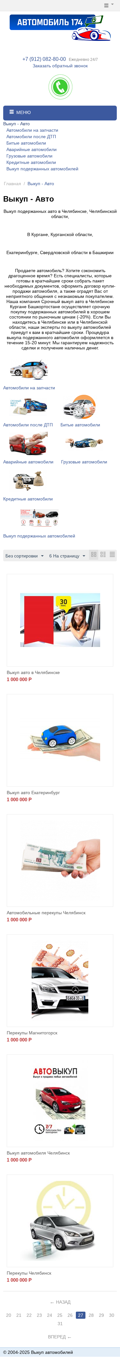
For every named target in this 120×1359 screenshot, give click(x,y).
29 (101, 1315)
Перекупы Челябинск (29, 1273)
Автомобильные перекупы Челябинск (46, 912)
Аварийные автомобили (31, 149)
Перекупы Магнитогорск (32, 1032)
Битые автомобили (26, 143)
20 (8, 1315)
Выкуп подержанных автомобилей (42, 168)
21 (18, 1315)
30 (111, 1315)
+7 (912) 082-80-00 (44, 59)
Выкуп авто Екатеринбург (33, 792)
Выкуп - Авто (16, 123)
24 (49, 1315)
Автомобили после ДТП (31, 136)
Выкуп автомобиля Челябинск (38, 1152)
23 (39, 1315)
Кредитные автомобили (31, 162)
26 (70, 1315)
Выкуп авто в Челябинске (33, 672)
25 (59, 1315)
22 (29, 1315)
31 (60, 1323)
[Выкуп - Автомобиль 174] (60, 27)
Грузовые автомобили (29, 155)
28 (91, 1315)
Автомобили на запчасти (32, 130)
